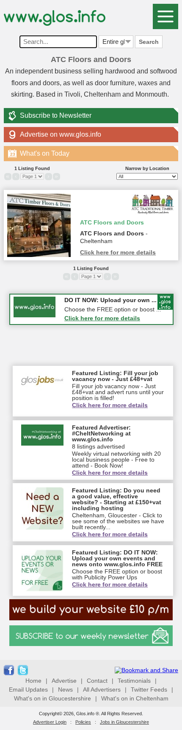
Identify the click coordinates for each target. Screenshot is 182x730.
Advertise (64, 680)
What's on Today (39, 153)
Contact (97, 680)
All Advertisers (102, 689)
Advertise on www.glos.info (60, 134)
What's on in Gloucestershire (52, 698)
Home (33, 680)
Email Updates (28, 689)
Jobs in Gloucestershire (124, 722)
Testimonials (134, 680)
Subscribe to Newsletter (55, 115)
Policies (83, 722)
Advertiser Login (49, 722)
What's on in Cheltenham (134, 698)
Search (149, 41)
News (65, 689)
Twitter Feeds (149, 689)
